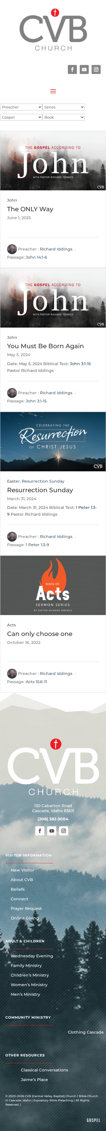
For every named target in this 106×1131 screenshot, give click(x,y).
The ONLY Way (30, 209)
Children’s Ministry (30, 975)
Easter (13, 481)
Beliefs (18, 889)
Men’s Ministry (25, 994)
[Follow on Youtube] (84, 69)
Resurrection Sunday (43, 481)
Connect (19, 899)
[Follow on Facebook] (72, 69)
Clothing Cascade (86, 1032)
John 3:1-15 (80, 363)
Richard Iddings (56, 248)
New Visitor (22, 870)
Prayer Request (26, 908)
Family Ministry (26, 966)
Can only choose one (39, 634)
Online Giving (25, 918)
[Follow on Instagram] (96, 69)
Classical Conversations (44, 1070)
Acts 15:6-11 (36, 682)
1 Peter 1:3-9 (37, 544)
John (12, 200)
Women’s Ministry (29, 985)
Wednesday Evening (32, 956)
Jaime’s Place (34, 1080)
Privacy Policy (32, 1104)
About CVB (22, 880)
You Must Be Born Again (45, 346)
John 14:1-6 (36, 257)
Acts (11, 624)
